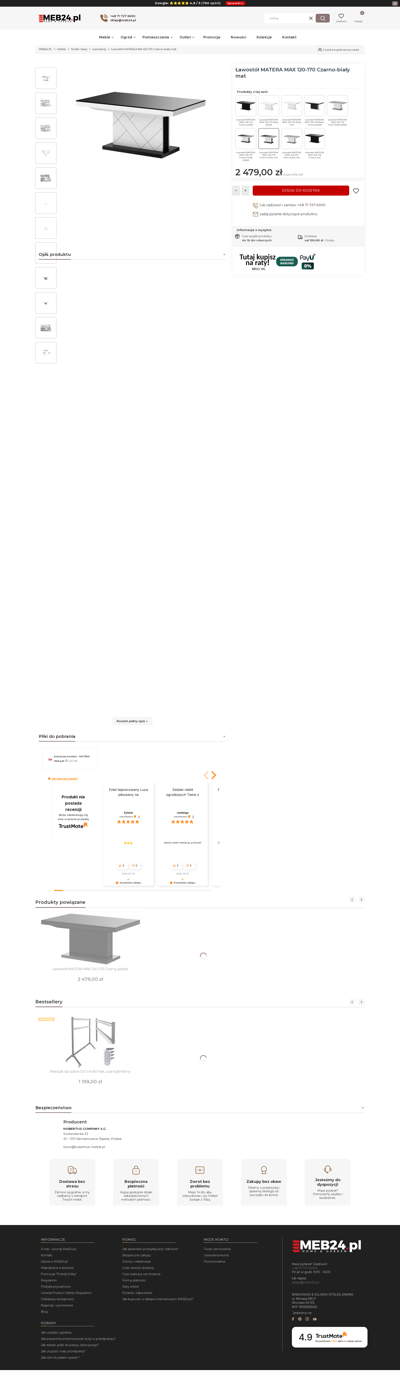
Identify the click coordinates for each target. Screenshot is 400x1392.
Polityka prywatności (56, 1286)
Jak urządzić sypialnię (56, 1332)
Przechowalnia (214, 1261)
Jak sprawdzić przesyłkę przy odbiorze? (150, 1249)
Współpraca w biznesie (57, 1268)
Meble (61, 49)
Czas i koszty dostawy (138, 1268)
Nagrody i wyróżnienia (57, 1305)
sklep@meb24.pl (305, 1282)
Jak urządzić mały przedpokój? (63, 1351)
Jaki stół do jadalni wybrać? (60, 1357)
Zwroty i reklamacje (136, 1261)
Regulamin (49, 1280)
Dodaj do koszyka (301, 190)
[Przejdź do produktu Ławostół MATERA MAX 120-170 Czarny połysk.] (90, 939)
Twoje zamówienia (217, 1249)
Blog (44, 1312)
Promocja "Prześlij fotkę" (58, 1274)
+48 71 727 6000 (311, 205)
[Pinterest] (299, 1319)
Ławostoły (99, 49)
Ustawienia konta (216, 1255)
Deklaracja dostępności (57, 1299)
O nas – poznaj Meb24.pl (58, 1249)
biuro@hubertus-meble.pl (84, 1147)
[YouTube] (314, 1319)
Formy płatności (134, 1280)
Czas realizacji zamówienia (141, 1274)
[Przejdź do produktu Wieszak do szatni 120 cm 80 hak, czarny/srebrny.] (90, 1042)
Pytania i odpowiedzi (137, 1293)
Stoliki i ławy (79, 49)
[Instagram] (307, 1319)
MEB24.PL (45, 49)
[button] (323, 18)
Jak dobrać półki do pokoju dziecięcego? (70, 1345)
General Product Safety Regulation (66, 1293)
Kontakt (46, 1255)
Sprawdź (234, 3)
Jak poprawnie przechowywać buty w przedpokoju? (78, 1339)
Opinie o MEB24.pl (54, 1261)
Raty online (130, 1286)
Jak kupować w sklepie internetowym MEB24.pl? (157, 1299)
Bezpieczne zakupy (136, 1255)
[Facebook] (293, 1319)
